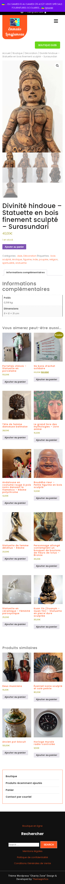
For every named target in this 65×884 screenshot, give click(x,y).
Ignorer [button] (49, 7)
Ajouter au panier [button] (15, 381)
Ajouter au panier (14, 246)
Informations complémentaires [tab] (25, 272)
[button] (57, 65)
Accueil (6, 53)
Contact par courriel (18, 796)
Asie (19, 255)
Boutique (18, 53)
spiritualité (8, 263)
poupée (43, 259)
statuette (21, 263)
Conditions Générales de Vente (32, 863)
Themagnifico (40, 879)
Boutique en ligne (32, 825)
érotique (17, 259)
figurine (27, 259)
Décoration (31, 53)
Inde (35, 259)
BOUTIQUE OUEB (47, 45)
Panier (10, 790)
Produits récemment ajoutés (24, 783)
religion (53, 259)
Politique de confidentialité (32, 857)
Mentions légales (32, 851)
